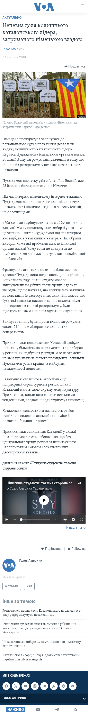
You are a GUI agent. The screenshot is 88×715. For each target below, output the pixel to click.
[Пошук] (76, 710)
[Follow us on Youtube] (25, 686)
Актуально (12, 18)
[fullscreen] (81, 519)
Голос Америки (13, 49)
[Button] (75, 66)
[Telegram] (57, 710)
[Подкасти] (63, 686)
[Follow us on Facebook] (6, 686)
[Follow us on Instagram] (35, 686)
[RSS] (54, 686)
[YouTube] (38, 710)
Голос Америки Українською (31, 488)
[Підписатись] (73, 686)
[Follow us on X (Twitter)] (16, 686)
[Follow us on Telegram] (44, 686)
